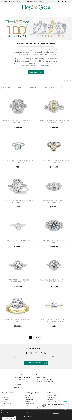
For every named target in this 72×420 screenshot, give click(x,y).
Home (3, 14)
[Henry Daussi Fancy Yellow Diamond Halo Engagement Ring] (54, 106)
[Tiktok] (41, 353)
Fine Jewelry (5, 399)
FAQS (26, 405)
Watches (4, 401)
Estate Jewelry (6, 403)
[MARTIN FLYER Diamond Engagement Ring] (18, 305)
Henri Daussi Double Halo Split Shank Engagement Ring (18, 122)
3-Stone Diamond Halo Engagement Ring (54, 241)
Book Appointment (36, 72)
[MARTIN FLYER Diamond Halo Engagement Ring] (18, 265)
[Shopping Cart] (62, 1)
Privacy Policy (51, 395)
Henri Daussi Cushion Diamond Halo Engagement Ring (18, 162)
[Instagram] (31, 353)
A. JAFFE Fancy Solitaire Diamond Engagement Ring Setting (54, 321)
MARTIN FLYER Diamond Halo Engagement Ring (18, 281)
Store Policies (51, 401)
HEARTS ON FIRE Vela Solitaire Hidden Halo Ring (18, 241)
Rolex (3, 395)
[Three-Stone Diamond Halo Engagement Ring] (54, 186)
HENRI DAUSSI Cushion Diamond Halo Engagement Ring (18, 201)
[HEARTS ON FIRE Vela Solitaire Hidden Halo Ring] (18, 226)
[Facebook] (27, 353)
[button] (55, 1)
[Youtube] (36, 353)
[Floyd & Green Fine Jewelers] (36, 7)
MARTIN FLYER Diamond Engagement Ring (18, 321)
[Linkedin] (45, 353)
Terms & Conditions (53, 397)
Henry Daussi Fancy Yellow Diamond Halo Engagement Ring (54, 122)
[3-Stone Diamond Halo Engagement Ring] (54, 226)
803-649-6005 (17, 384)
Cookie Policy (51, 399)
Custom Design (29, 403)
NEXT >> (39, 337)
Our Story (27, 395)
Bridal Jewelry (6, 397)
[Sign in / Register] (66, 1)
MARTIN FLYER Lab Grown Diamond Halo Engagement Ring (54, 281)
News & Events (29, 399)
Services (27, 401)
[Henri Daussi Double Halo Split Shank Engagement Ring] (18, 106)
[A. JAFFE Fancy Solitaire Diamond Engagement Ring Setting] (54, 305)
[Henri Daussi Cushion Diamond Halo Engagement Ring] (18, 146)
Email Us (16, 387)
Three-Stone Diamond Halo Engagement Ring (54, 201)
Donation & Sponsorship (32, 408)
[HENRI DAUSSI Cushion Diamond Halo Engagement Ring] (18, 186)
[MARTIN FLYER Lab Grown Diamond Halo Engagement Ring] (54, 265)
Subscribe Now (35, 363)
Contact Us (28, 397)
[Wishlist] (58, 1)
